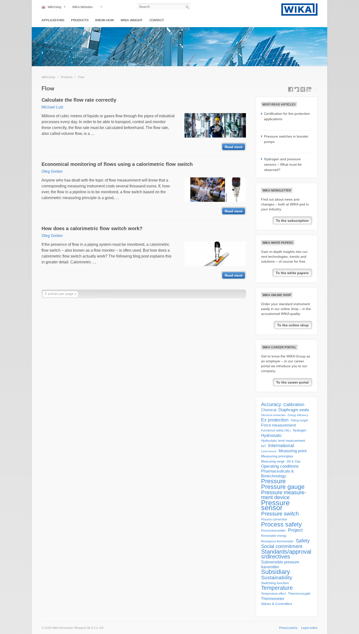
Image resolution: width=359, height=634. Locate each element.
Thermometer (272, 598)
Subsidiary (275, 572)
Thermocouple (299, 593)
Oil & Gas (294, 461)
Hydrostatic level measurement (283, 440)
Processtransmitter (273, 530)
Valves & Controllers (276, 604)
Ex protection (275, 420)
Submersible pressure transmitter (280, 564)
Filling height (299, 420)
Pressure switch (280, 513)
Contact (156, 20)
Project (295, 530)
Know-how (104, 20)
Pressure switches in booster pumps (286, 139)
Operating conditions (280, 466)
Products (79, 20)
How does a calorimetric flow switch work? (92, 228)
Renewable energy (273, 535)
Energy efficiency (298, 415)
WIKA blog (54, 7)
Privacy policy (288, 628)
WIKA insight (132, 20)
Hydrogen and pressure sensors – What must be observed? (283, 164)
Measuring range (273, 461)
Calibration (293, 404)
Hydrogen (299, 430)
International (281, 445)
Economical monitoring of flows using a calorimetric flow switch (117, 164)
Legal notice (309, 628)
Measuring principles (277, 456)
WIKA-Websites (82, 7)
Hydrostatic (271, 435)
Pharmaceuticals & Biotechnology (277, 473)
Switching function (275, 583)
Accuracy (271, 404)
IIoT (263, 446)
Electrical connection (273, 415)
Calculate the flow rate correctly (79, 100)
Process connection (274, 519)
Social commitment (281, 546)
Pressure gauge (283, 486)
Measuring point (292, 451)
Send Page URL (315, 89)
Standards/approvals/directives (286, 554)
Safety (303, 540)
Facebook (290, 89)
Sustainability (276, 577)
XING (302, 89)
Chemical (268, 410)
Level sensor (268, 451)
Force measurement (278, 425)
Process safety (281, 524)
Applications (53, 20)
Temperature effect (273, 593)
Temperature (277, 587)
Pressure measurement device (283, 495)
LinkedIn (308, 89)
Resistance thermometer (277, 541)
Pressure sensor (275, 505)
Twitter (296, 89)
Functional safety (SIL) (276, 430)
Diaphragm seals (293, 409)
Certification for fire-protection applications (287, 116)
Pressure (273, 481)
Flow (81, 77)
